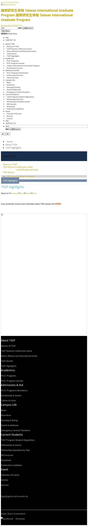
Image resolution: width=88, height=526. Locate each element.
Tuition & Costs (13, 77)
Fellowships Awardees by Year (18, 101)
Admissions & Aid (12, 385)
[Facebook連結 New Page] (8, 518)
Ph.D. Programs (8, 375)
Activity (4, 479)
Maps (3, 410)
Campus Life (9, 405)
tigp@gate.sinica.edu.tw (14, 496)
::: (18, 2)
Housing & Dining (9, 420)
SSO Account (7, 455)
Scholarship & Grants (11, 395)
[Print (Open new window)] (34, 193)
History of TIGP (8, 345)
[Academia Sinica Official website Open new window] (8, 4)
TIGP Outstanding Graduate (20, 176)
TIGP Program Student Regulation (18, 439)
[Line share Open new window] (21, 193)
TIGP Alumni (8, 172)
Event (4, 469)
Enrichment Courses (15, 68)
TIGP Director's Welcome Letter (16, 350)
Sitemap (4, 25)
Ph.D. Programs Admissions (14, 390)
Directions (6, 415)
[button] (9, 33)
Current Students (12, 434)
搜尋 (20, 28)
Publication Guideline (15, 109)
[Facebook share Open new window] (13, 193)
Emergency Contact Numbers (18, 92)
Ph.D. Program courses (12, 380)
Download (6, 460)
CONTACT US (16, 25)
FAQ (9, 25)
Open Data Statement (13, 513)
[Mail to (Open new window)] (27, 193)
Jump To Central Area (9, 2)
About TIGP (11, 144)
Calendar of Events (14, 113)
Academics (8, 370)
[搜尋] (28, 28)
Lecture (10, 118)
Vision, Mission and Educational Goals (22, 51)
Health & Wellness (10, 425)
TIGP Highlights (13, 56)
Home (9, 141)
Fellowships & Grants (11, 444)
